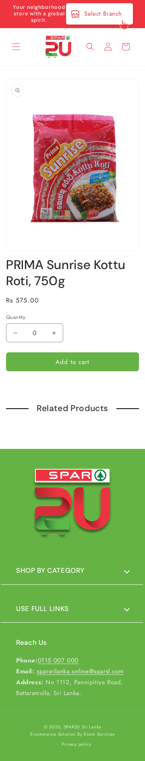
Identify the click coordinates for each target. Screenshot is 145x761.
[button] (16, 47)
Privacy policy (76, 744)
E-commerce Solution (53, 734)
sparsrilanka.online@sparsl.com (80, 671)
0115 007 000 (58, 660)
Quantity (15, 317)
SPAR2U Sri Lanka (82, 727)
